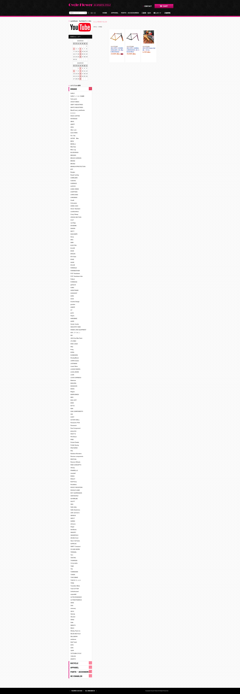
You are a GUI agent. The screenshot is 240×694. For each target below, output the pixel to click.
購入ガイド (157, 13)
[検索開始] (85, 13)
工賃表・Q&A (146, 13)
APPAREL (114, 13)
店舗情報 (167, 13)
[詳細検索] (88, 13)
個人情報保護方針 (90, 690)
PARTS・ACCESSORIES (130, 13)
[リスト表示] (91, 13)
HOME (105, 13)
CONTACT (148, 6)
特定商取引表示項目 (76, 690)
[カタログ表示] (94, 13)
